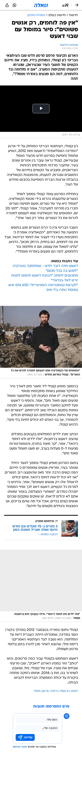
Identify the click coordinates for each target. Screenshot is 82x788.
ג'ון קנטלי (65, 691)
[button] (65, 5)
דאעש (74, 691)
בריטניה (54, 691)
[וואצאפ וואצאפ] (14, 5)
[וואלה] (41, 5)
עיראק (45, 691)
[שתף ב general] (7, 5)
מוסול (37, 691)
